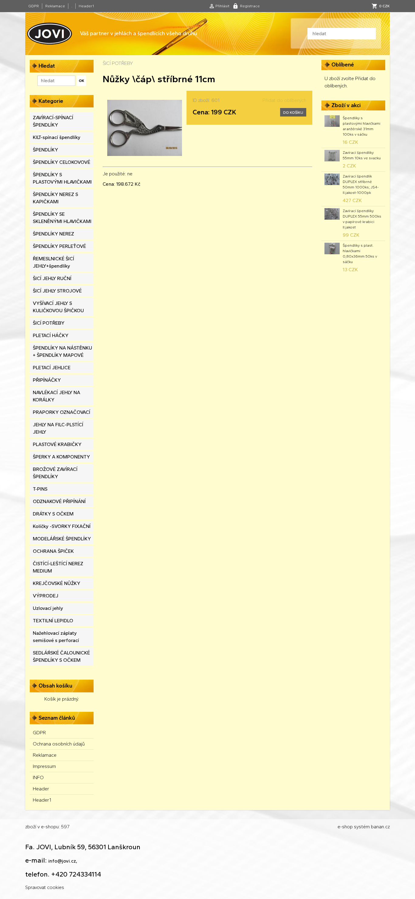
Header (41, 789)
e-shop (345, 827)
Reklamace (55, 6)
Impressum (44, 766)
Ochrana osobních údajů (59, 744)
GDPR (33, 6)
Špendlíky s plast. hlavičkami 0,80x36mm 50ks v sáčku (360, 253)
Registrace (250, 6)
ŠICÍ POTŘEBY (118, 63)
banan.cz (380, 827)
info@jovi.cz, (62, 861)
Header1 (86, 6)
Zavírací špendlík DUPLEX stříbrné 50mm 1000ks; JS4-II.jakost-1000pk (361, 184)
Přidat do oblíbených (284, 100)
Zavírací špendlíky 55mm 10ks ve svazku (362, 155)
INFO (38, 777)
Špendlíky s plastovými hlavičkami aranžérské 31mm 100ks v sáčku (361, 126)
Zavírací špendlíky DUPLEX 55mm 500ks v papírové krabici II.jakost (362, 219)
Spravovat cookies (44, 887)
